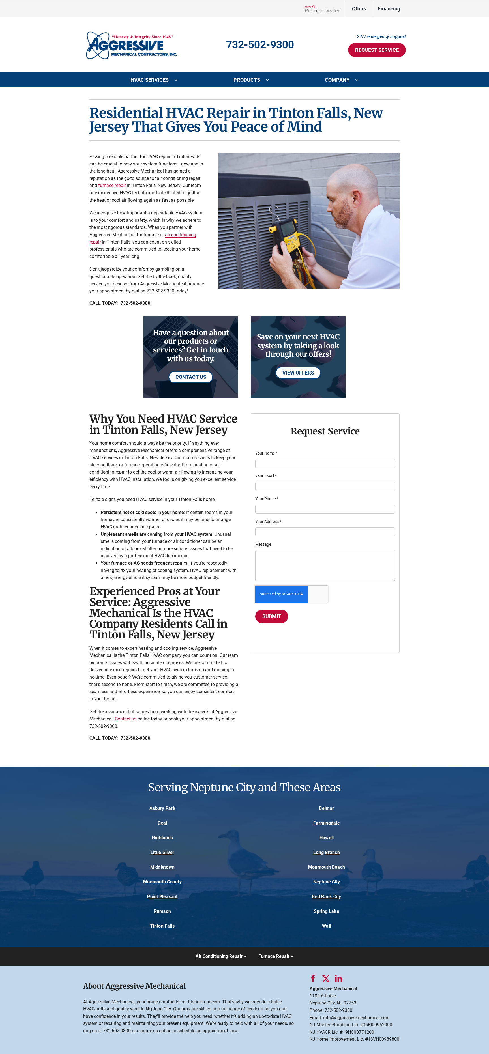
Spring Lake (326, 911)
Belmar (326, 808)
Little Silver (162, 852)
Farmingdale (326, 823)
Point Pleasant (162, 896)
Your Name (266, 453)
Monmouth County (162, 882)
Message (263, 544)
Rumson (162, 911)
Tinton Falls (162, 926)
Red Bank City (326, 896)
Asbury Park (162, 808)
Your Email (265, 476)
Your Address (268, 521)
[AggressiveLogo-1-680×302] (132, 25)
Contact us (125, 719)
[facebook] (313, 978)
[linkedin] (338, 978)
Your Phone (266, 498)
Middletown (162, 867)
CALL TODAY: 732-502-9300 (119, 303)
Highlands (162, 837)
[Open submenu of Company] (359, 80)
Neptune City (326, 882)
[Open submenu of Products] (270, 80)
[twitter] (325, 978)
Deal (162, 823)
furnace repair (112, 185)
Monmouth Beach (326, 867)
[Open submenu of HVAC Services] (178, 80)
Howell (326, 837)
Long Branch (326, 852)
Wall (326, 926)
